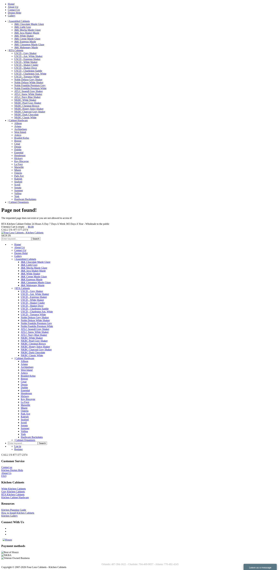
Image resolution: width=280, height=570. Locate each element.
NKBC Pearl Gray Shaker (27, 103)
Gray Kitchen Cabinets (13, 491)
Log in (17, 446)
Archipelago (20, 129)
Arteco (17, 135)
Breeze (17, 140)
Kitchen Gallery (9, 515)
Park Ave (19, 175)
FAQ (3, 476)
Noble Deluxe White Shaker (28, 82)
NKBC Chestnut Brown (26, 105)
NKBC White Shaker (25, 100)
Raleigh (18, 178)
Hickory (18, 158)
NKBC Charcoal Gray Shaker (29, 111)
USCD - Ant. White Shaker (28, 56)
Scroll (17, 184)
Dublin (17, 149)
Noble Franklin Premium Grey (30, 85)
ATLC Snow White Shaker (28, 94)
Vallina (17, 193)
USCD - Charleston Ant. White (30, 73)
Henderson (19, 155)
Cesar (17, 143)
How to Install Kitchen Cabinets (17, 512)
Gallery (11, 15)
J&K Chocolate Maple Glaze (29, 24)
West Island (20, 132)
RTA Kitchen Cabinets (12, 494)
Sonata (17, 187)
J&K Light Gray (22, 27)
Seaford (18, 181)
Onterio (18, 173)
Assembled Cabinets (19, 21)
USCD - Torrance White (26, 76)
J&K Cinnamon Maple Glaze (29, 44)
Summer (18, 190)
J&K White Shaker (24, 35)
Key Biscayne (21, 161)
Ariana (17, 126)
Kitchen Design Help (12, 470)
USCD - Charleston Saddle (28, 70)
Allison (18, 123)
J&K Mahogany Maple (26, 47)
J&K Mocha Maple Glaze (27, 30)
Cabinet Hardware (18, 120)
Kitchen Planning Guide (13, 510)
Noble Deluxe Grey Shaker (28, 79)
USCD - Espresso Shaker (27, 59)
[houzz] (7, 539)
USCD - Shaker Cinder (26, 65)
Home (11, 4)
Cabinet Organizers (19, 202)
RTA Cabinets (16, 50)
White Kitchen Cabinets (13, 488)
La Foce (18, 164)
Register (18, 449)
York (16, 196)
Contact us (6, 467)
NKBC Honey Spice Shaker (28, 108)
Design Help (14, 12)
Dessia (17, 146)
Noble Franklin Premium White (30, 88)
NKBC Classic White (25, 117)
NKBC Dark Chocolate (26, 114)
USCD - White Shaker (25, 62)
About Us (13, 7)
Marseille (19, 167)
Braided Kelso (21, 138)
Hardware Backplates (25, 199)
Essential (18, 152)
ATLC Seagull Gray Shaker (28, 91)
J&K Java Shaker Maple (26, 32)
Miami (17, 170)
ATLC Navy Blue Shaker (27, 97)
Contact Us (13, 9)
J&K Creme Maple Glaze (27, 38)
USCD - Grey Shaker (25, 53)
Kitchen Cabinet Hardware (15, 497)
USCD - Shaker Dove (25, 67)
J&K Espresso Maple (25, 41)
